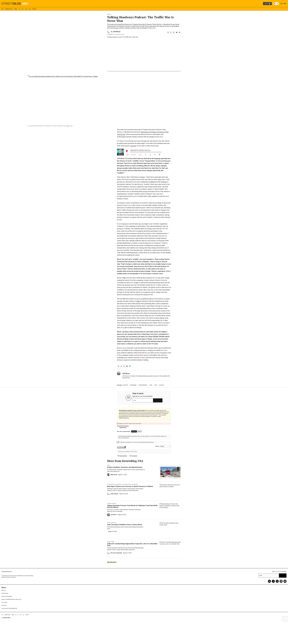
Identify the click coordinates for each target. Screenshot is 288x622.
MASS (15, 9)
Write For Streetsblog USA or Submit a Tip (11, 599)
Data (155, 385)
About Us (4, 590)
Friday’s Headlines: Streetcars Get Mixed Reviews (124, 467)
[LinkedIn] (281, 581)
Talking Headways (111, 503)
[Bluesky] (285, 581)
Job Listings (4, 602)
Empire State (8, 9)
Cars (150, 385)
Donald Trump (110, 541)
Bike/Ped (109, 14)
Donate (34, 9)
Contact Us (4, 605)
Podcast (161, 385)
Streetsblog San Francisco (115, 484)
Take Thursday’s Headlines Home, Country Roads (124, 524)
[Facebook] (269, 581)
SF (22, 9)
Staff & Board (5, 593)
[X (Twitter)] (273, 581)
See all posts (111, 562)
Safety (108, 465)
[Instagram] (277, 581)
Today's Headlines (111, 522)
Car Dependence (143, 385)
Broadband (133, 385)
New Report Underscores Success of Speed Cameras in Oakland (130, 486)
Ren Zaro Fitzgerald (116, 553)
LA (19, 9)
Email (134, 400)
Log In (266, 3)
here (68, 125)
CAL (26, 9)
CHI (29, 9)
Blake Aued (114, 474)
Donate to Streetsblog (7, 596)
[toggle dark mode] (276, 3)
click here (133, 146)
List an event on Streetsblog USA (9, 608)
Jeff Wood (116, 32)
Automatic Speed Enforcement (130, 484)
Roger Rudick (114, 493)
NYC (3, 9)
